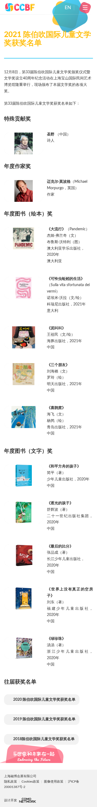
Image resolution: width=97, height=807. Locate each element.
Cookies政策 (31, 781)
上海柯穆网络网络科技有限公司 (27, 800)
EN (68, 7)
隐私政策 (10, 781)
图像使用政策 (54, 781)
